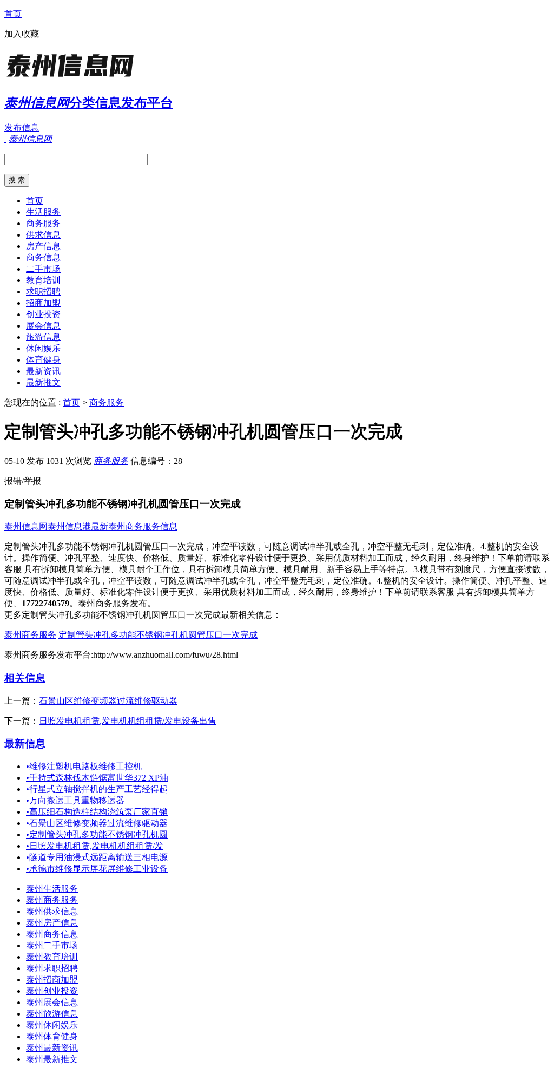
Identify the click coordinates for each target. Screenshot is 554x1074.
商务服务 (43, 223)
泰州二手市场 (52, 945)
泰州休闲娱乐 (52, 1025)
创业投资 (43, 314)
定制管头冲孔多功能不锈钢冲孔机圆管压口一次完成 (158, 634)
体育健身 (43, 359)
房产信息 (43, 246)
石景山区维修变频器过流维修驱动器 (108, 700)
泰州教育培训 (52, 956)
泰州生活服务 (52, 888)
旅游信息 (43, 337)
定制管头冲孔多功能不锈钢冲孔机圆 (97, 834)
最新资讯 (43, 371)
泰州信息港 (69, 526)
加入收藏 (21, 33)
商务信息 (43, 257)
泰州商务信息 (52, 934)
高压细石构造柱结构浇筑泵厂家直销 (97, 811)
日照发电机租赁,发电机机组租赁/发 (94, 845)
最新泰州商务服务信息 (134, 526)
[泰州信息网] (72, 78)
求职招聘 (43, 291)
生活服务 (43, 212)
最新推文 (43, 382)
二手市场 (43, 268)
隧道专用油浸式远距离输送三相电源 (97, 857)
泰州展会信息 (52, 1002)
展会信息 (43, 325)
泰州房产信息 (52, 922)
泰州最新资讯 (52, 1047)
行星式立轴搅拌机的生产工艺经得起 (97, 789)
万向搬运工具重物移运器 (75, 800)
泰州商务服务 (30, 634)
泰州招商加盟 (52, 979)
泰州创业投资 (52, 991)
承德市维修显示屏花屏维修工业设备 (97, 868)
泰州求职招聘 (52, 968)
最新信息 (24, 743)
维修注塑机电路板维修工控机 (84, 766)
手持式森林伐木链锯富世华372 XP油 (97, 777)
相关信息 (24, 678)
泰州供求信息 (52, 911)
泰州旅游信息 (52, 1013)
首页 (13, 13)
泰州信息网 (26, 526)
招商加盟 (43, 302)
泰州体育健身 (52, 1036)
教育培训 (43, 280)
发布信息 (21, 127)
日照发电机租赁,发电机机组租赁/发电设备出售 (127, 720)
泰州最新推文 (52, 1059)
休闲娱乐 (43, 348)
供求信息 (43, 234)
